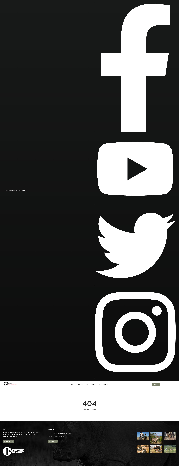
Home (71, 384)
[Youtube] (9, 441)
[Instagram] (12, 441)
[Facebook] (4, 441)
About (87, 384)
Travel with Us (79, 384)
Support (106, 384)
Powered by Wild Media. (32, 466)
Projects (93, 384)
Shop (99, 384)
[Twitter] (7, 441)
